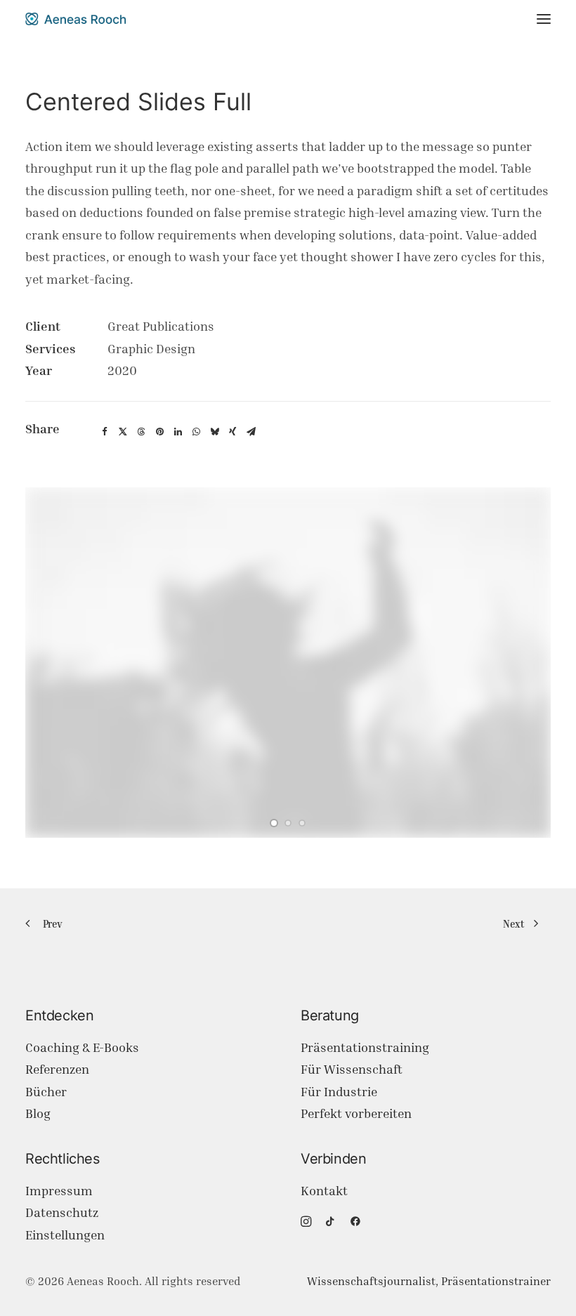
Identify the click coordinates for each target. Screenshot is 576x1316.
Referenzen (57, 1069)
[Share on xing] (232, 432)
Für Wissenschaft (351, 1069)
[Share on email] (250, 432)
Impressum (59, 1191)
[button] (543, 19)
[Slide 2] (288, 823)
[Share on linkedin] (177, 432)
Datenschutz (61, 1212)
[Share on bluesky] (214, 432)
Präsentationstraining (365, 1047)
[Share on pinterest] (159, 432)
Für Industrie (339, 1092)
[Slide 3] (302, 823)
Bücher (46, 1092)
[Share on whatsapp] (196, 432)
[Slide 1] (274, 823)
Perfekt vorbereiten (356, 1113)
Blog (38, 1113)
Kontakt (324, 1191)
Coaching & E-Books (82, 1047)
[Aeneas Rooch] (75, 19)
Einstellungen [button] (65, 1235)
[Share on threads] (141, 432)
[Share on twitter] (122, 432)
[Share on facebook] (104, 432)
